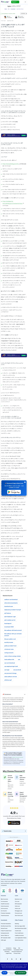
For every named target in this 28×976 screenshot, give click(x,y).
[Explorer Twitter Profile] (20, 959)
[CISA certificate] (10, 890)
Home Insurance (5, 906)
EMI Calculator (18, 903)
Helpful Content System (17, 757)
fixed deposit (7, 623)
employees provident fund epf (12, 609)
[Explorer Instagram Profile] (16, 959)
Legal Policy (9, 953)
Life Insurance (4, 908)
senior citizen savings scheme (12, 656)
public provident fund (10, 646)
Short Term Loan (19, 915)
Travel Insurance (5, 915)
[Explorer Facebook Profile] (7, 959)
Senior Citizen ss (5, 935)
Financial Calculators (6, 923)
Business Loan (18, 899)
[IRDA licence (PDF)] (16, 890)
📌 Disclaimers (6, 694)
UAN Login (3, 940)
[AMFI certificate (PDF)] (3, 890)
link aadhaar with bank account (13, 630)
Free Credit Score (19, 933)
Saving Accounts (5, 933)
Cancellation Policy (18, 949)
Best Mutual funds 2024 (20, 928)
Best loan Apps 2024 (20, 926)
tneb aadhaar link (9, 659)
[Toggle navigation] (25, 2)
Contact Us (8, 948)
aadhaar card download (11, 599)
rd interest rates (9, 649)
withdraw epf (8, 680)
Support (14, 2)
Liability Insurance (19, 935)
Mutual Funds (4, 928)
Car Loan (17, 901)
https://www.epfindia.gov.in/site (10, 164)
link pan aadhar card (10, 639)
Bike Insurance (4, 899)
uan (19, 659)
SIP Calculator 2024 (5, 937)
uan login (6, 670)
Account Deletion (7, 949)
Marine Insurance (19, 940)
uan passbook (17, 670)
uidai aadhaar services (10, 676)
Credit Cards (18, 930)
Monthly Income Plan (6, 926)
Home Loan (17, 908)
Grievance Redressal (17, 951)
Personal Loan (18, 913)
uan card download (9, 663)
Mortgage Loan (18, 910)
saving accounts (8, 652)
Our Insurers (4, 910)
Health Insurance (5, 903)
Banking (17, 923)
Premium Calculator (5, 913)
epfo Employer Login (10, 616)
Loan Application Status (20, 937)
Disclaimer (7, 951)
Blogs (14, 948)
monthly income (8, 642)
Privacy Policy (17, 953)
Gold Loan (17, 906)
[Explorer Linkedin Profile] (12, 959)
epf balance (7, 613)
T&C (19, 948)
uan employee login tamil (11, 666)
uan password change (10, 673)
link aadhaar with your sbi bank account (13, 634)
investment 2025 (9, 627)
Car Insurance (4, 901)
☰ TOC (4, 972)
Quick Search (21, 972)
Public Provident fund (6, 930)
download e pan (8, 606)
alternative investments (11, 603)
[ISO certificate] (22, 890)
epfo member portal (9, 620)
